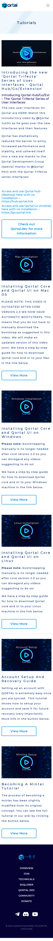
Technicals (26, 879)
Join (26, 873)
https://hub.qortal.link (18, 201)
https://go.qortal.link (16, 212)
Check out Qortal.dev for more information (26, 228)
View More (19, 375)
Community (26, 895)
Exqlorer (26, 884)
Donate (26, 901)
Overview (26, 868)
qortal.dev (26, 890)
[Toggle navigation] (47, 5)
